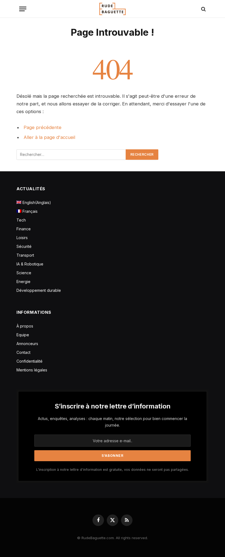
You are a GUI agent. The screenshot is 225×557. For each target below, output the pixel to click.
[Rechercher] (203, 9)
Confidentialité (29, 361)
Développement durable (38, 290)
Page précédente (42, 127)
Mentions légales (31, 370)
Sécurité (24, 246)
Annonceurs (27, 343)
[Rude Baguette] (112, 9)
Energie (23, 281)
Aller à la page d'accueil (49, 137)
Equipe (22, 334)
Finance (23, 228)
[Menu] (22, 9)
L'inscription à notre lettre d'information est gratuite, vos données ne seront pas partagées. (112, 470)
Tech (21, 220)
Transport (25, 255)
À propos (24, 326)
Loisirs (22, 237)
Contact (23, 352)
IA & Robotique (29, 264)
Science (23, 272)
